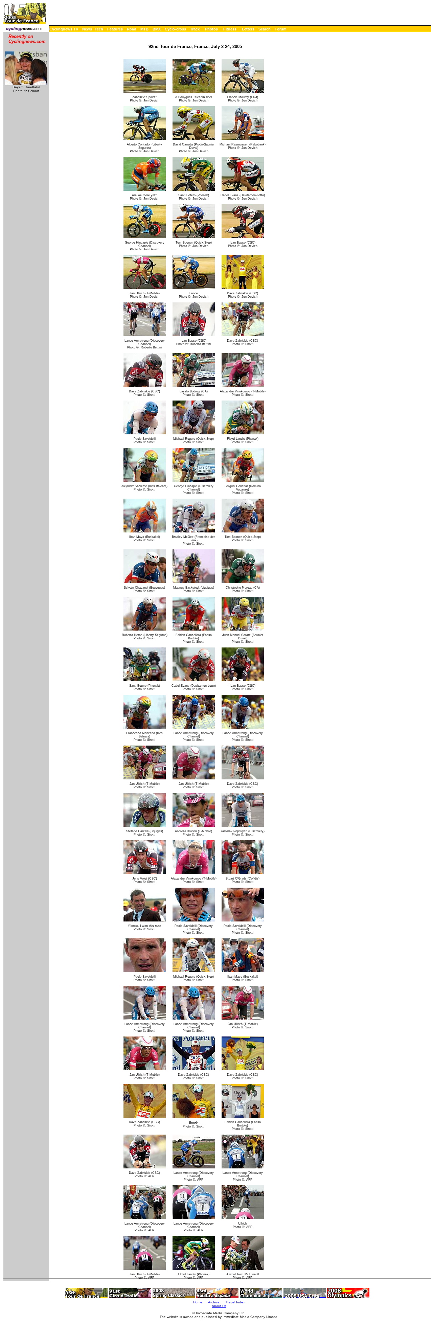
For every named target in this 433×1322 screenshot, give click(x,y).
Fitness (229, 29)
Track (195, 29)
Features (115, 29)
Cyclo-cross (175, 29)
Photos (211, 29)
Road (131, 29)
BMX (157, 29)
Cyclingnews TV (63, 29)
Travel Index (235, 1302)
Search (264, 29)
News (87, 29)
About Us (219, 1306)
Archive (214, 1302)
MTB (144, 29)
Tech (99, 29)
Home (197, 1302)
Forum (281, 29)
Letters (248, 29)
